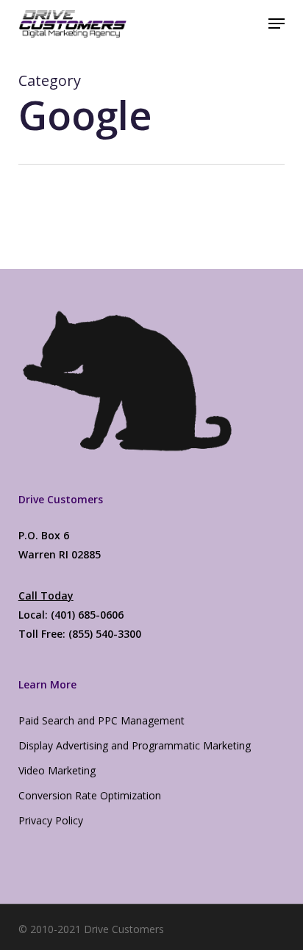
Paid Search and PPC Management (101, 720)
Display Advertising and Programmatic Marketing (134, 745)
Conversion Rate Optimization (89, 795)
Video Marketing (57, 770)
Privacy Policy (50, 820)
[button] (276, 23)
